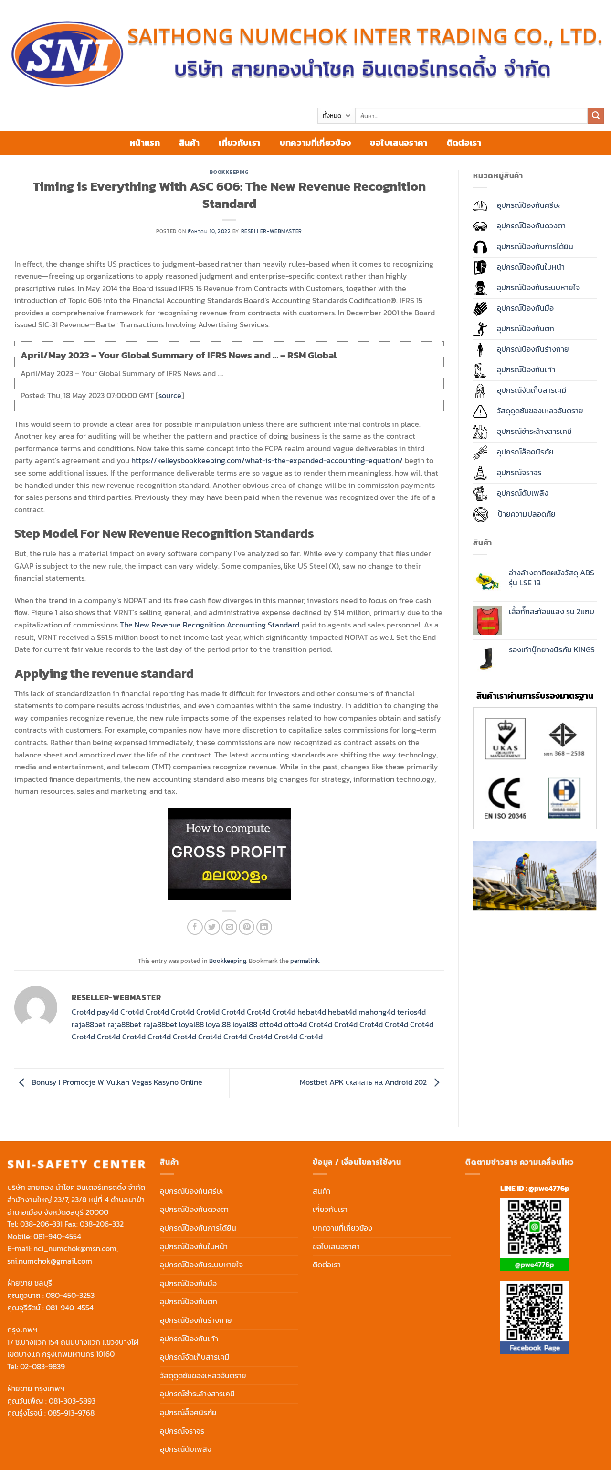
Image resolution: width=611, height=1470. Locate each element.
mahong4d (376, 1011)
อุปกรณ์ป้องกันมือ (188, 1283)
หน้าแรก (145, 143)
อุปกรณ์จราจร (182, 1431)
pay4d (107, 1011)
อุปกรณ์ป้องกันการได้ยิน (198, 1227)
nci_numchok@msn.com (74, 1248)
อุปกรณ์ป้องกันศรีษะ (191, 1191)
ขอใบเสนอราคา (398, 143)
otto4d (270, 1024)
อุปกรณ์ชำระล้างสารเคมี (197, 1393)
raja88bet (88, 1024)
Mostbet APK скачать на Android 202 (364, 1082)
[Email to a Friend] (229, 927)
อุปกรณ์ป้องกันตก (188, 1301)
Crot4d (83, 1011)
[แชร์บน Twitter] (212, 927)
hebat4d (311, 1011)
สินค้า (189, 143)
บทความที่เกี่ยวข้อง (315, 143)
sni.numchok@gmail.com (49, 1260)
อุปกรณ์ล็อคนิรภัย (188, 1412)
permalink (304, 960)
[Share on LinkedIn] (264, 927)
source (169, 395)
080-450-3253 (70, 1295)
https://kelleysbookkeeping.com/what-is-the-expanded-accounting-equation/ (267, 460)
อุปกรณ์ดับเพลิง (185, 1449)
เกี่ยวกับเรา (239, 143)
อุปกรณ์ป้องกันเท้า (189, 1338)
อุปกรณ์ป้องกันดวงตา (194, 1209)
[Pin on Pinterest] (246, 927)
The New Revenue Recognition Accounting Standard (209, 624)
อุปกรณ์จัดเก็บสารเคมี (195, 1356)
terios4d (411, 1011)
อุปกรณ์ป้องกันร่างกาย (196, 1320)
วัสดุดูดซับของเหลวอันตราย (203, 1375)
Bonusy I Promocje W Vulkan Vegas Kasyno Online (116, 1082)
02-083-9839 (42, 1366)
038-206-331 (41, 1224)
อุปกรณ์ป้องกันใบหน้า (194, 1246)
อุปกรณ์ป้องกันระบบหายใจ (201, 1264)
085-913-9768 (71, 1412)
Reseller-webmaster (271, 231)
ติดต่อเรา (464, 143)
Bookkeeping (229, 172)
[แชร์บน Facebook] (195, 927)
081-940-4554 (57, 1236)
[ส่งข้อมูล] (596, 116)
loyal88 (191, 1024)
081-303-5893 (72, 1400)
